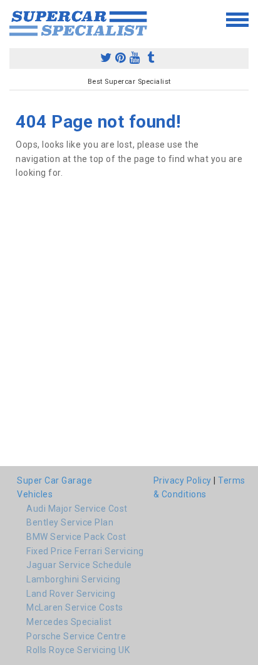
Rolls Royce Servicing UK (78, 650)
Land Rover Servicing (70, 594)
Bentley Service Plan (69, 522)
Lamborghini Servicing (73, 579)
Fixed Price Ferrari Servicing (85, 551)
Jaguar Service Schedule (79, 565)
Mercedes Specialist (69, 622)
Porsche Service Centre (76, 636)
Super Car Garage (54, 480)
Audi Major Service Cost (77, 509)
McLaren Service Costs (74, 607)
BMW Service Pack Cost (76, 537)
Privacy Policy (182, 480)
